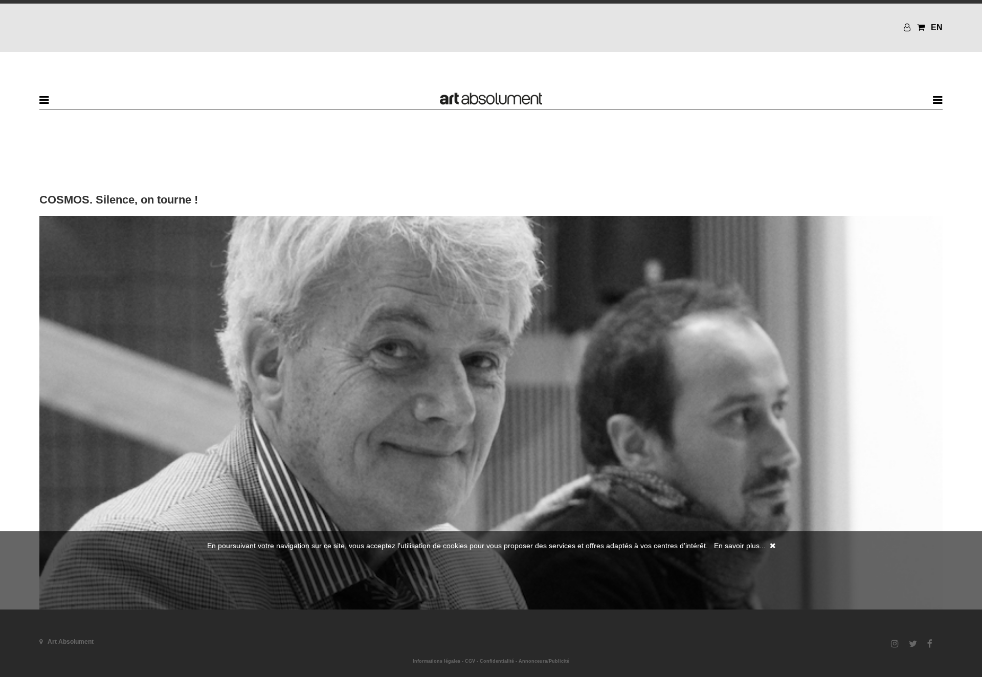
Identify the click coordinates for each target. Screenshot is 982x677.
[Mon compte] (908, 27)
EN (937, 27)
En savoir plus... (740, 545)
